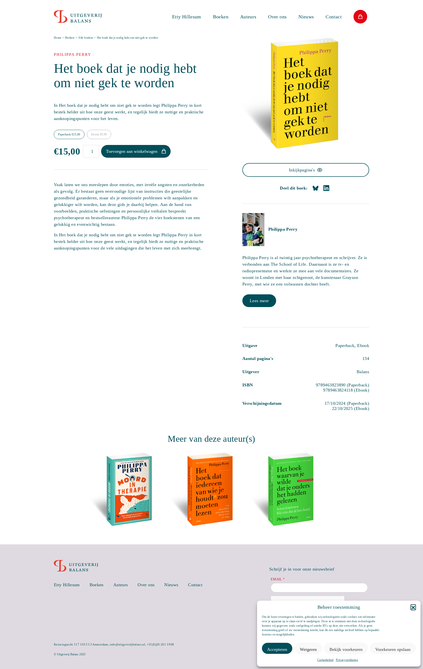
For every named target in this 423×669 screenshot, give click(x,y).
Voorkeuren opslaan (393, 649)
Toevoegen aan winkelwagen (131, 151)
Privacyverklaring (347, 660)
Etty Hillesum (186, 16)
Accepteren (277, 649)
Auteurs (248, 16)
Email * (278, 579)
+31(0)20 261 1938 (160, 644)
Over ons (277, 16)
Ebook (99, 134)
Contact (334, 16)
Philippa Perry (282, 229)
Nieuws (306, 16)
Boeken (220, 16)
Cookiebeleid (325, 660)
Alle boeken (85, 37)
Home (57, 37)
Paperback (69, 134)
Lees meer (259, 300)
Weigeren (308, 649)
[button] (413, 607)
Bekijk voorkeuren (346, 649)
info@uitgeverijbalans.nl (127, 644)
